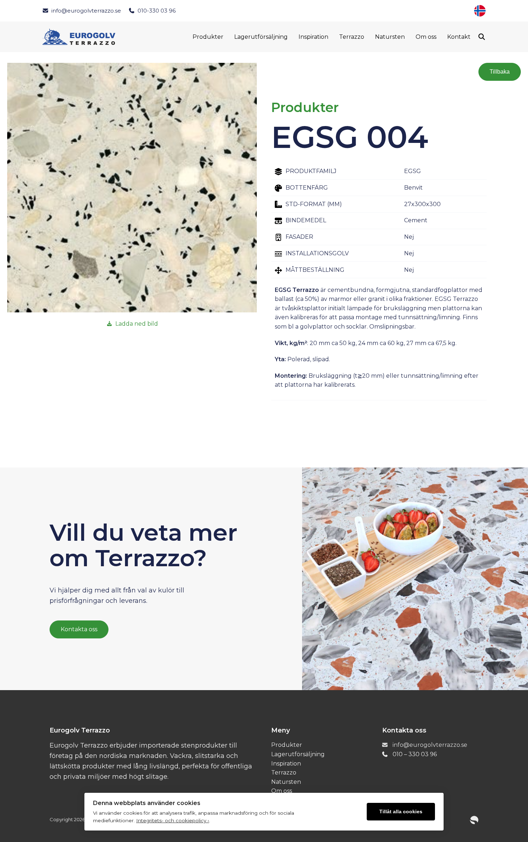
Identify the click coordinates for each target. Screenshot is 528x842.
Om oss (426, 36)
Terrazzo (351, 36)
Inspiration (313, 36)
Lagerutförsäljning (261, 36)
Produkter (208, 36)
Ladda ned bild (136, 323)
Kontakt (459, 36)
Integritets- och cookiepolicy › (172, 820)
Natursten (390, 36)
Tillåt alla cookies (400, 811)
